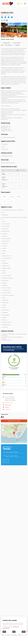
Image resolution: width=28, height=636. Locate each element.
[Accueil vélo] (7, 20)
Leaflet (19, 442)
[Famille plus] (4, 20)
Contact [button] (7, 407)
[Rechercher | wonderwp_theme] (25, 3)
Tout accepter (23, 631)
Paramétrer (14, 631)
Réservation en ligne (14, 421)
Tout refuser (4, 631)
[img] (1, 15)
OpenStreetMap (24, 442)
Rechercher (6, 460)
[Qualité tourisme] (2, 20)
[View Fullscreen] (3, 430)
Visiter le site (8, 405)
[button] (8, 402)
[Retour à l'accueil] (7, 3)
